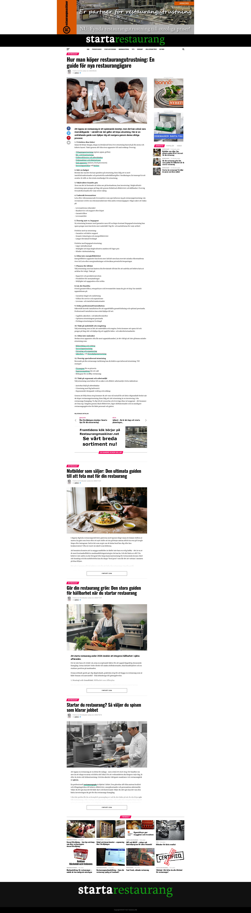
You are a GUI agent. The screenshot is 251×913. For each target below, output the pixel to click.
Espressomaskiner (83, 371)
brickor (96, 165)
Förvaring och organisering (86, 351)
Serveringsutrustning (84, 348)
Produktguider (96, 49)
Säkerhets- (80, 354)
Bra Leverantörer (151, 49)
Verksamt (140, 49)
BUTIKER (161, 49)
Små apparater (81, 163)
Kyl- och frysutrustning (85, 155)
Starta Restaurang (110, 49)
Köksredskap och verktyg (85, 346)
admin (77, 73)
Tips (133, 49)
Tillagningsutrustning (84, 152)
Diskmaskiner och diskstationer (88, 160)
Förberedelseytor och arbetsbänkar (89, 157)
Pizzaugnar (80, 368)
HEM (88, 49)
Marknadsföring (124, 49)
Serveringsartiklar (83, 165)
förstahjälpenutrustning (97, 354)
